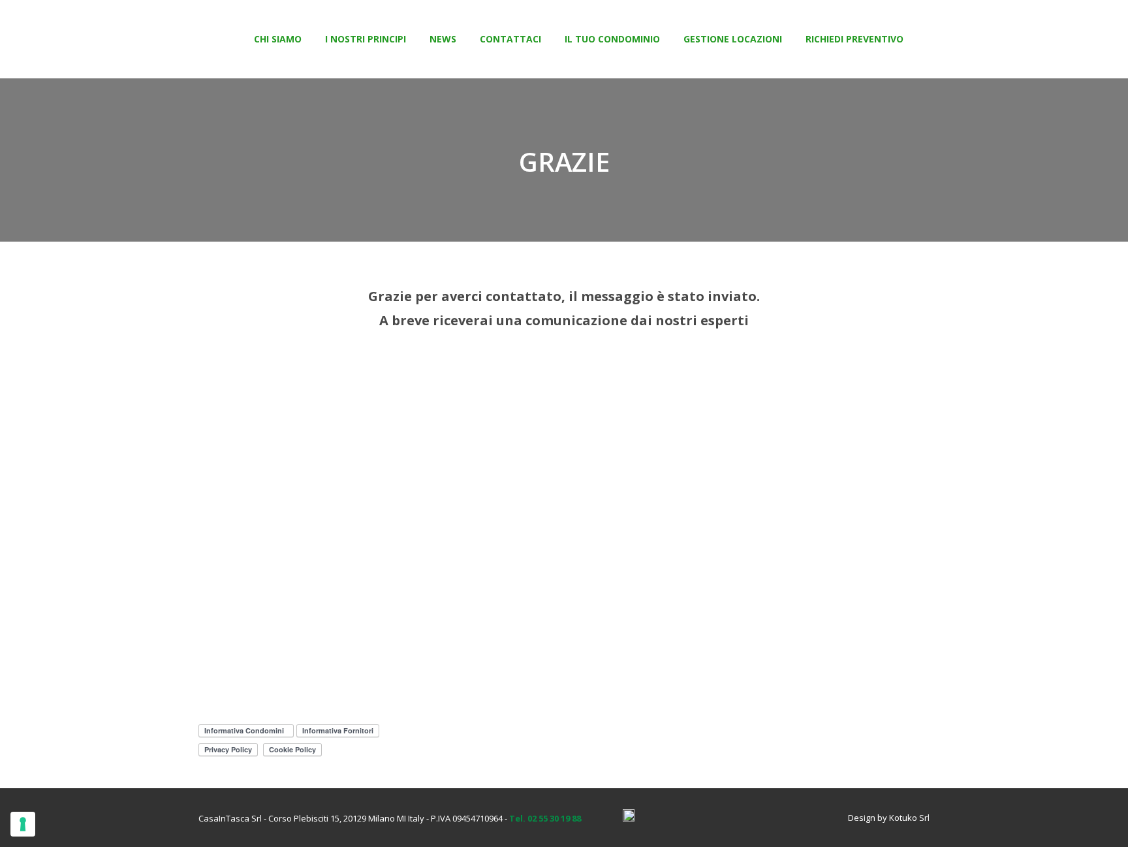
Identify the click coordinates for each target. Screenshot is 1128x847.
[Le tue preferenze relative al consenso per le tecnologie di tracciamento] (22, 824)
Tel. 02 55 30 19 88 (545, 818)
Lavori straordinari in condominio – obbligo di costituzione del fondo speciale (816, 473)
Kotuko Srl (909, 817)
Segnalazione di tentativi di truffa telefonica (311, 468)
